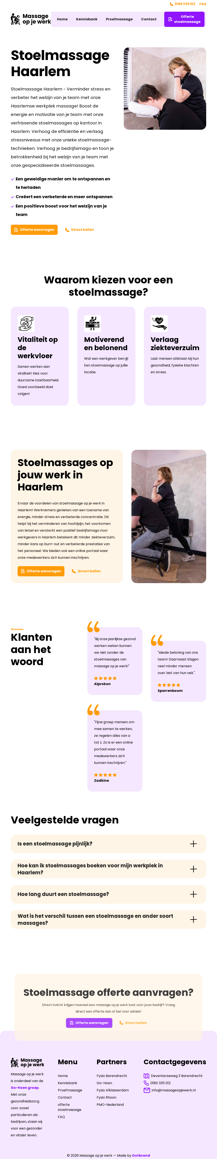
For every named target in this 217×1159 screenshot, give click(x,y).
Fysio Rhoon (106, 1097)
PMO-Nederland (110, 1104)
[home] (31, 19)
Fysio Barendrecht (112, 1075)
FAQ (202, 4)
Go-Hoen (104, 1083)
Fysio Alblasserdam (113, 1090)
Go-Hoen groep (25, 1087)
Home (62, 19)
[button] (108, 843)
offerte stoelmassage (69, 1107)
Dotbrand (141, 1155)
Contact (149, 19)
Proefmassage (119, 19)
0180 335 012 (185, 4)
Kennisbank (86, 19)
